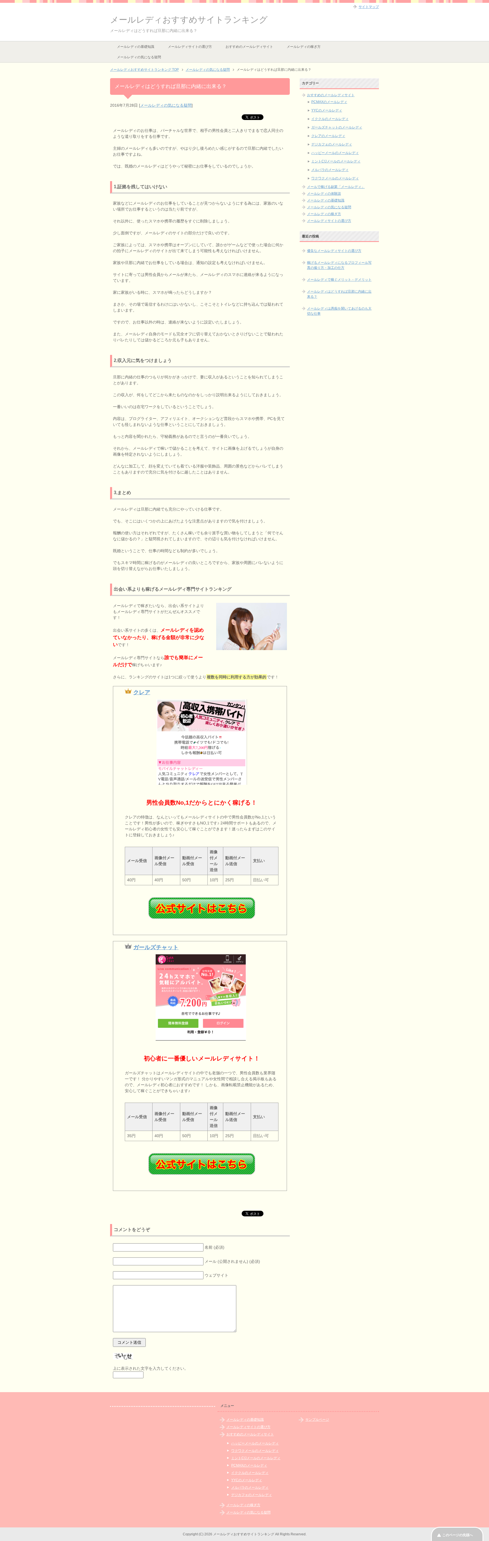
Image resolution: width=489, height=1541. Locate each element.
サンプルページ (317, 1420)
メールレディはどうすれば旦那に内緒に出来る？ (339, 294)
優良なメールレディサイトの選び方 (334, 251)
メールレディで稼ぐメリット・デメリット (339, 280)
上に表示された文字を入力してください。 (150, 1368)
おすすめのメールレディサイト (249, 47)
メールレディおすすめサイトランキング (189, 19)
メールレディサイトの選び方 (190, 47)
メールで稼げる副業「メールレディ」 (336, 187)
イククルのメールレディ (330, 119)
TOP (144, 70)
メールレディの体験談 (324, 194)
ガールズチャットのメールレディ (336, 127)
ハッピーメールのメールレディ (335, 153)
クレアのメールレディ (328, 136)
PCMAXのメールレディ (329, 102)
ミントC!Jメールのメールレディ (336, 161)
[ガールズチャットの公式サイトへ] (202, 1164)
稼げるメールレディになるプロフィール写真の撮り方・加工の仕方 (339, 265)
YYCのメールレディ (326, 110)
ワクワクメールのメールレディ (335, 178)
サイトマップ (369, 7)
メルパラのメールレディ (330, 170)
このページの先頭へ (457, 1535)
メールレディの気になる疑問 (139, 57)
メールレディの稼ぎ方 (304, 47)
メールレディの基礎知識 (135, 47)
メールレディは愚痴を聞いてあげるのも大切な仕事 (339, 311)
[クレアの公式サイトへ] (202, 908)
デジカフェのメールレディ (331, 144)
